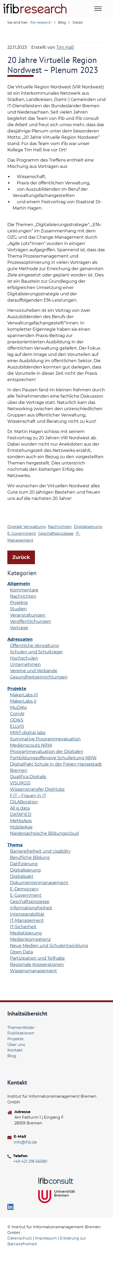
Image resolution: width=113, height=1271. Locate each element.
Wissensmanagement (33, 970)
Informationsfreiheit (31, 907)
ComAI (17, 713)
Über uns (16, 1044)
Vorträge (19, 627)
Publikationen (20, 1033)
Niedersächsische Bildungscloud (44, 833)
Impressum (46, 1238)
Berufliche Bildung (30, 857)
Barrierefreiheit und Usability (40, 851)
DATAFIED (20, 814)
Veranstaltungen (27, 615)
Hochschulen (24, 658)
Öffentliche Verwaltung (34, 645)
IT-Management (27, 920)
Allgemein (18, 583)
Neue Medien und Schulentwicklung (49, 945)
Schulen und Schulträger (36, 651)
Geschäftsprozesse (56, 533)
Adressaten (20, 639)
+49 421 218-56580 (30, 1161)
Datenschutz (19, 1238)
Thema (15, 844)
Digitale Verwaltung (26, 526)
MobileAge (21, 827)
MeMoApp (21, 820)
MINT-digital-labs (27, 732)
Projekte (19, 602)
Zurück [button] (21, 557)
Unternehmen (25, 664)
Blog (11, 1056)
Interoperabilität (27, 914)
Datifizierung (24, 863)
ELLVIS (17, 726)
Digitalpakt (21, 876)
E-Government (21, 533)
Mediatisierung (26, 933)
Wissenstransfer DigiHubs (37, 789)
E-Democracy (24, 889)
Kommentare (24, 590)
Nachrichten (60, 526)
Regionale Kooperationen (37, 964)
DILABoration (24, 801)
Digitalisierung (88, 526)
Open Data (21, 951)
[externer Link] (56, 1180)
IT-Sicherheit (23, 926)
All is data (20, 808)
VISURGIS (20, 783)
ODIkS (16, 720)
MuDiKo (18, 707)
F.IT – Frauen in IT (28, 795)
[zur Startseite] (34, 8)
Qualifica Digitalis (28, 776)
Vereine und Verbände (33, 670)
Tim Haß (65, 47)
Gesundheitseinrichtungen (39, 677)
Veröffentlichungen (30, 621)
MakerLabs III (24, 694)
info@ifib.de (25, 1142)
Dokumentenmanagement (39, 882)
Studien (18, 608)
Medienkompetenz (30, 939)
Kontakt (15, 1050)
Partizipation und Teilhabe (37, 958)
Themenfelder (21, 1027)
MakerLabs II (23, 701)
